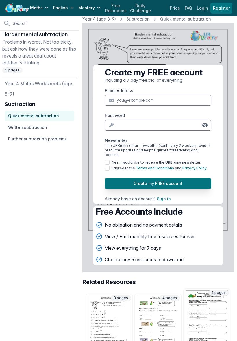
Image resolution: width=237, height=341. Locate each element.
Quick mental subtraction (185, 18)
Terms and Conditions (155, 168)
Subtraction (138, 18)
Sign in (164, 198)
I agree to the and (159, 168)
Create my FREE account (158, 183)
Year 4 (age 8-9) (99, 18)
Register (221, 7)
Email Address (119, 90)
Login (203, 7)
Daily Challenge (140, 8)
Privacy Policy (194, 168)
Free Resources (116, 8)
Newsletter (158, 147)
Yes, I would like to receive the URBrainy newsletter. (156, 162)
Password (115, 115)
